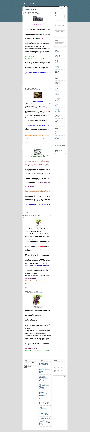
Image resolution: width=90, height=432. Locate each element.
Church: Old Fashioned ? (42, 368)
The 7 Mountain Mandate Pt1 (43, 408)
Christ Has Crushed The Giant (43, 364)
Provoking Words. (41, 396)
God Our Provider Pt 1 (31, 146)
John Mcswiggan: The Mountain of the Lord (44, 386)
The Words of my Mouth (42, 420)
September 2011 (57, 100)
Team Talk (40, 407)
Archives (56, 48)
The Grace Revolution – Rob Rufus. (44, 412)
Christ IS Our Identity (42, 365)
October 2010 (57, 114)
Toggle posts (64, 8)
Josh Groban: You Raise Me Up (43, 387)
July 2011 (56, 103)
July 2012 (56, 88)
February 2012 (57, 94)
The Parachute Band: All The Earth (44, 414)
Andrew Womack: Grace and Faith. (60, 129)
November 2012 (57, 83)
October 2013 (57, 71)
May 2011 (56, 105)
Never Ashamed (41, 392)
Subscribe (27, 6)
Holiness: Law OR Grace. (39, 292)
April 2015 (56, 50)
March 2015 (57, 51)
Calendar (55, 360)
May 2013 (56, 77)
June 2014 (56, 61)
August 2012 (57, 87)
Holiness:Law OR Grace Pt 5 (32, 215)
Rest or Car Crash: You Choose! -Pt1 (44, 401)
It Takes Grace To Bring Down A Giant (44, 383)
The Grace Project (57, 139)
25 (57, 370)
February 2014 (57, 66)
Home (24, 6)
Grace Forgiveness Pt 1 (42, 376)
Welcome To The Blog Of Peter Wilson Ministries (59, 23)
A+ (56, 8)
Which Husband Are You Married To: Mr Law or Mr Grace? (44, 423)
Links (56, 144)
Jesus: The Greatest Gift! (42, 384)
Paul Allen (56, 149)
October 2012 (57, 84)
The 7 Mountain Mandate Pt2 (43, 409)
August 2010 (57, 116)
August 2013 (57, 73)
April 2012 (56, 92)
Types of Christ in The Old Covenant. (44, 421)
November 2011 (57, 98)
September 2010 (57, 115)
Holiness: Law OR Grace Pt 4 (32, 291)
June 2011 (56, 104)
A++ (58, 8)
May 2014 (56, 62)
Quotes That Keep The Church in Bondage (43, 398)
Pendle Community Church (59, 150)
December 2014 (57, 55)
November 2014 (57, 56)
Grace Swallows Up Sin (42, 377)
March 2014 (57, 65)
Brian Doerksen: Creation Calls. (43, 363)
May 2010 (56, 120)
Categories (41, 360)
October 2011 (57, 99)
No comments (27, 13)
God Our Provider (38, 13)
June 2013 (56, 76)
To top (65, 376)
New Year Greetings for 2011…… (43, 393)
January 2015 (57, 54)
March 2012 (57, 93)
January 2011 (57, 110)
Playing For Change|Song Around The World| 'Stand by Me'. (44, 395)
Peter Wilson (57, 137)
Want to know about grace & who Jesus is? (60, 13)
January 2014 (57, 67)
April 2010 (56, 121)
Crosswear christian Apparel (59, 146)
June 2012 (56, 89)
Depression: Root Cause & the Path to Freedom (44, 370)
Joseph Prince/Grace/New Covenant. (58, 131)
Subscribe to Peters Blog (59, 39)
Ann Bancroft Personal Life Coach (60, 145)
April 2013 (56, 78)
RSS (31, 6)
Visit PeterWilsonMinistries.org (63, 6)
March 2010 (57, 122)
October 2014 (57, 57)
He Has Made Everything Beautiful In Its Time (44, 379)
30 (54, 371)
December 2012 (57, 82)
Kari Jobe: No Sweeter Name (43, 388)
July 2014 (56, 60)
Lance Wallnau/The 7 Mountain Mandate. (59, 133)
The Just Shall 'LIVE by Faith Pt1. (44, 413)
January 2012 (57, 95)
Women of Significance (42, 424)
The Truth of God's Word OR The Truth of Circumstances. (45, 418)
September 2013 (57, 72)
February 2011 (57, 109)
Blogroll (56, 128)
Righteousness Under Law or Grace (44, 403)
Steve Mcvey (57, 138)
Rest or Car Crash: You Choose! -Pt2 (44, 402)
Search (26, 360)
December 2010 (57, 111)
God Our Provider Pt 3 (31, 12)
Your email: (56, 40)
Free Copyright (41, 371)
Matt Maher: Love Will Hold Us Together (44, 391)
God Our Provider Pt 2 (31, 88)
